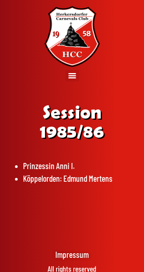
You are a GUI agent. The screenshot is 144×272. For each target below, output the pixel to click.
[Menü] (72, 75)
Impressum (72, 254)
